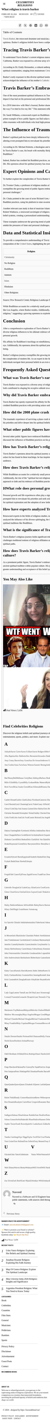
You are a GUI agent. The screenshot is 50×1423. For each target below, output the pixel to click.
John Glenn (21, 953)
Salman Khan (17, 1115)
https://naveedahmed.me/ (30, 1410)
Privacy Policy (8, 1346)
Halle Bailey (34, 905)
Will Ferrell (37, 1167)
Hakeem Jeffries (23, 905)
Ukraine (7, 1154)
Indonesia (28, 922)
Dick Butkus (22, 839)
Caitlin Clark (21, 800)
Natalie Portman (23, 1036)
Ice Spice (8, 922)
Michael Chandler (11, 1019)
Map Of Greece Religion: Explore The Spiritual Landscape (21, 1270)
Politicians (6, 1330)
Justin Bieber (31, 958)
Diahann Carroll (10, 839)
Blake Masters (40, 782)
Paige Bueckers (10, 1067)
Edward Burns (16, 857)
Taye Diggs (22, 1137)
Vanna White (36, 1154)
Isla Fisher (36, 922)
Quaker (11, 1084)
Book (4, 1300)
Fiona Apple (26, 874)
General (5, 1320)
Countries (6, 1310)
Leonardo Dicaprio (26, 997)
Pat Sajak (35, 1067)
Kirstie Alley (30, 979)
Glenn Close (9, 892)
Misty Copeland (22, 1023)
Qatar (6, 1084)
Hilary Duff (9, 909)
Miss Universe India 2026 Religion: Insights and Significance (21, 1280)
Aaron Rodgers (38, 752)
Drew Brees (40, 844)
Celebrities (6, 1305)
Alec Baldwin (20, 756)
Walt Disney (9, 1167)
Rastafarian (30, 1097)
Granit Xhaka (42, 892)
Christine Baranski (11, 813)
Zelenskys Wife (36, 1181)
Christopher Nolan (26, 813)
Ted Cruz (41, 1137)
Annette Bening (40, 765)
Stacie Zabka (43, 1124)
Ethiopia (28, 861)
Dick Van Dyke (41, 839)
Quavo (17, 1084)
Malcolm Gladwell (38, 1010)
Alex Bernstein (31, 756)
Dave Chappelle (10, 835)
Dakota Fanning (10, 830)
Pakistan (19, 1067)
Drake (6, 844)
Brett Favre (8, 787)
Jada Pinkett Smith (37, 935)
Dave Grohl (21, 835)
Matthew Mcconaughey (13, 1014)
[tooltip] (20, 25)
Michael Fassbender (39, 1019)
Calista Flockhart (32, 800)
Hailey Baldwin (10, 905)
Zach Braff (16, 1181)
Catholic (45, 80)
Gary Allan (31, 887)
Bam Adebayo (34, 778)
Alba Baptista (9, 756)
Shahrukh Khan (27, 1119)
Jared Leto (31, 940)
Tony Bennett (39, 1141)
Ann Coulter (9, 765)
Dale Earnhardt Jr (24, 830)
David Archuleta (32, 835)
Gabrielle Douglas (11, 887)
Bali (14, 778)
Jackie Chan (25, 935)
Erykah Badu (9, 861)
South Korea (21, 1124)
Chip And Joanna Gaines (23, 809)
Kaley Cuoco (9, 971)
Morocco (45, 1023)
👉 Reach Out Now (21, 1235)
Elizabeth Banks (35, 857)
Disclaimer (6, 1351)
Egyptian (25, 857)
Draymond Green (16, 844)
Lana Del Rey (29, 992)
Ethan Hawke (20, 861)
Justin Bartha (20, 958)
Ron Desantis (9, 1102)
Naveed (41, 14)
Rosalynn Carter (21, 1102)
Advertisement (8, 1356)
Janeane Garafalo (20, 940)
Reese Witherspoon (42, 1097)
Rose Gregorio (33, 1102)
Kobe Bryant (40, 979)
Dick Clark (31, 839)
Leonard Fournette (11, 997)
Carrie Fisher (33, 804)
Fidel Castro (14, 874)
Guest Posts (7, 1361)
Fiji (20, 874)
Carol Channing (21, 804)
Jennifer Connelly (11, 944)
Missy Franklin (10, 1023)
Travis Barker (9, 39)
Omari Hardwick (41, 1054)
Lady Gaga (8, 992)
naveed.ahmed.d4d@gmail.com (21, 1225)
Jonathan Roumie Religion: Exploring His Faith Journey (18, 1261)
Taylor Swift (32, 1137)
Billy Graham (29, 782)
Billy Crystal (19, 782)
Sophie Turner (10, 1124)
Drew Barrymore (29, 844)
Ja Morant (8, 935)
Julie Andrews (9, 958)
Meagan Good (39, 1014)
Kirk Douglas (20, 979)
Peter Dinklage (21, 1071)
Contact (5, 1366)
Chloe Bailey (38, 809)
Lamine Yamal (18, 992)
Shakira (36, 1119)
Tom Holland (19, 1141)
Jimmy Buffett (10, 949)
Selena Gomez (10, 1119)
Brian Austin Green (20, 787)
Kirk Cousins (9, 979)
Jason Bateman (40, 940)
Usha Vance (15, 1154)
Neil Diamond (35, 1036)
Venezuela (45, 1154)
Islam (6, 281)
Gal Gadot (23, 887)
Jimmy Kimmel (43, 949)
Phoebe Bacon (42, 1071)
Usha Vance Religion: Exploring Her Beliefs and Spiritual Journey (20, 1252)
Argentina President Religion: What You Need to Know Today (21, 1289)
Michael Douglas (25, 1019)
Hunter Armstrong (30, 909)
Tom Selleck (29, 1141)
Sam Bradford (40, 1115)
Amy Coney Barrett (12, 760)
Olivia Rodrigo (29, 1054)
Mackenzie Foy (10, 1010)
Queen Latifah (40, 1084)
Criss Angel (44, 817)
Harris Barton (44, 905)
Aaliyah (7, 752)
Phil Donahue (32, 1071)
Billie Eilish (9, 782)
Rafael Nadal (9, 1097)
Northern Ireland (21, 1041)
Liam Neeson (39, 997)
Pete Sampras (9, 1071)
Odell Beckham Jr (11, 1054)
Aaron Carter (16, 752)
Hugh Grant (18, 909)
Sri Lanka (34, 1124)
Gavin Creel (40, 887)
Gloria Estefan (19, 892)
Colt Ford (25, 817)
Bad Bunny (8, 778)
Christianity (9, 257)
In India (21, 922)
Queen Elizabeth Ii (27, 1084)
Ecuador (7, 857)
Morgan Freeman (35, 1023)
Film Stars (6, 1315)
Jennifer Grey (36, 944)
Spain (28, 1124)
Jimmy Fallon (32, 949)
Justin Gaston (41, 958)
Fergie (6, 874)
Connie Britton (34, 817)
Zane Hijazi (25, 1181)
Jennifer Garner (24, 944)
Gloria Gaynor (31, 892)
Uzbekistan (24, 1154)
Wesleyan (29, 1167)
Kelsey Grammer (23, 975)
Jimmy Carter (21, 949)
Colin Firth (8, 817)
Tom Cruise (9, 1141)
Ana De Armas (34, 760)
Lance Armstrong (42, 992)
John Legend (42, 953)
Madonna (20, 1010)
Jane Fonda (8, 940)
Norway (31, 1041)
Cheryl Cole (9, 809)
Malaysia (27, 1010)
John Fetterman (10, 953)
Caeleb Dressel (10, 800)
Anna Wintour (28, 765)
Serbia (18, 1119)
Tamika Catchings (11, 1137)
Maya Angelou (28, 1014)
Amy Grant (24, 760)
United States (26, 244)
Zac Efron (8, 1181)
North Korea (9, 1041)
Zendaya (45, 1181)
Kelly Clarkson (10, 975)
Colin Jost (17, 817)
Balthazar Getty (22, 778)
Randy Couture (20, 1097)
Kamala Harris (20, 971)
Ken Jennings (35, 975)
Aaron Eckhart (26, 752)
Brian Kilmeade (34, 787)
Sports (4, 1340)
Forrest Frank (36, 874)
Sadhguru (8, 1115)
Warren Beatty (19, 1167)
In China (15, 922)
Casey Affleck (43, 804)
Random (5, 1335)
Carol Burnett (9, 804)
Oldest (20, 1054)
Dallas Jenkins (36, 830)
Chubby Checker (39, 813)
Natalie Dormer (10, 1036)
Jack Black (16, 935)
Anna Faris (18, 765)
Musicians (23, 14)
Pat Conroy (27, 1067)
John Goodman (31, 953)
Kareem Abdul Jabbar (34, 971)
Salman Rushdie (28, 1115)
